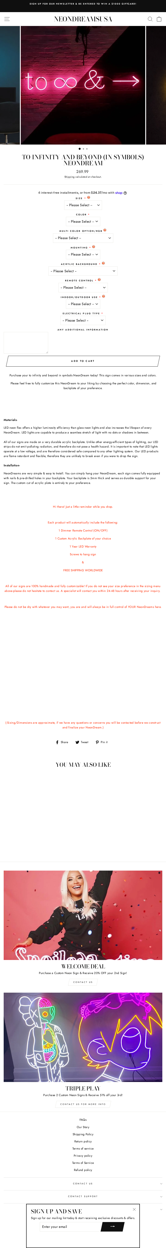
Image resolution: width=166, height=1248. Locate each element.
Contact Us (83, 982)
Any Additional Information (83, 329)
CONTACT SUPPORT (83, 1196)
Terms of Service (83, 1163)
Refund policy (83, 1170)
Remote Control (79, 280)
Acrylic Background (79, 264)
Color (81, 214)
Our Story (83, 1127)
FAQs (83, 1120)
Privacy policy (83, 1155)
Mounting (79, 247)
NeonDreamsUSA (83, 19)
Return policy (83, 1141)
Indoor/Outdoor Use (79, 297)
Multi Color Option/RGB (80, 231)
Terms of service (83, 1148)
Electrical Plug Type (81, 313)
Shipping (69, 177)
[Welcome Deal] (83, 915)
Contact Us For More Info (83, 1104)
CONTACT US (83, 1183)
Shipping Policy (83, 1134)
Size (79, 198)
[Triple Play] (83, 1037)
